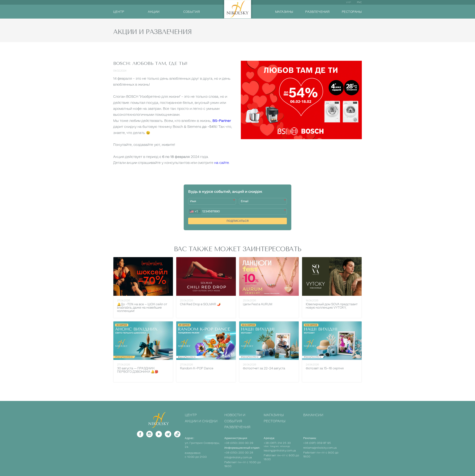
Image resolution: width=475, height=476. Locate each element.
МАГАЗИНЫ (284, 11)
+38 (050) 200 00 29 (238, 443)
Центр (191, 415)
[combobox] (194, 211)
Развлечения (237, 427)
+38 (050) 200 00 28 (238, 452)
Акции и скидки (201, 421)
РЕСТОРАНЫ (352, 11)
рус (359, 2)
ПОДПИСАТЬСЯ (238, 220)
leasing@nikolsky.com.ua (280, 450)
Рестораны (274, 421)
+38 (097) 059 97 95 (317, 443)
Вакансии (313, 415)
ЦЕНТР (118, 11)
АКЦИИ (154, 11)
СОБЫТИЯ (191, 11)
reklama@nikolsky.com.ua (320, 447)
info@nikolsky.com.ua (238, 457)
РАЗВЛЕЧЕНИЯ (317, 11)
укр (348, 2)
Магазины (274, 415)
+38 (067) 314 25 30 (277, 443)
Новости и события (234, 418)
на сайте (221, 163)
